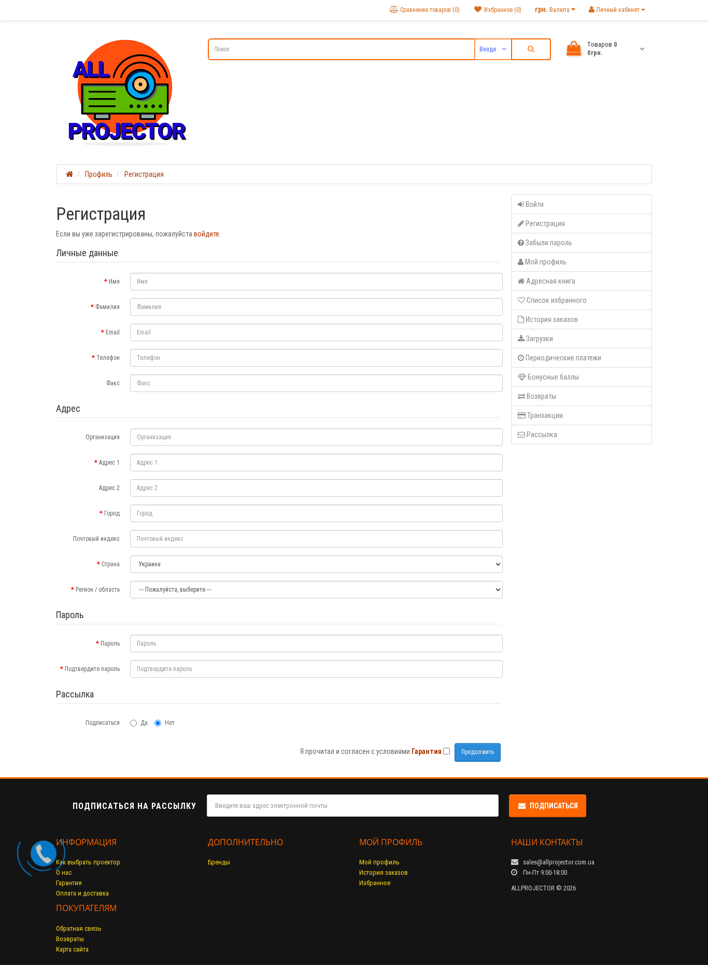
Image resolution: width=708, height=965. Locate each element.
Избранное (374, 883)
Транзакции (544, 415)
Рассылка (541, 434)
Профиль (98, 174)
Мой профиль (545, 262)
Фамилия (107, 307)
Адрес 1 (109, 462)
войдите (206, 234)
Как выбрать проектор (88, 862)
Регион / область (98, 589)
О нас (64, 872)
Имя (114, 281)
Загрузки (539, 338)
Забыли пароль (548, 243)
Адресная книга (550, 281)
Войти (534, 204)
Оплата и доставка (82, 893)
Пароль (110, 643)
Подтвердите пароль (92, 669)
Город (112, 513)
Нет (170, 722)
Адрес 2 (109, 488)
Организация (103, 437)
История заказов (551, 319)
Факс (113, 383)
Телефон (108, 357)
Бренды (219, 862)
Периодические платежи (562, 358)
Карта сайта (72, 949)
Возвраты (540, 396)
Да (144, 722)
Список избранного (556, 300)
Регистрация (144, 174)
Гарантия (69, 883)
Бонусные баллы (552, 377)
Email (113, 332)
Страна (111, 564)
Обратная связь (79, 928)
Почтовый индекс (96, 538)
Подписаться (103, 722)
